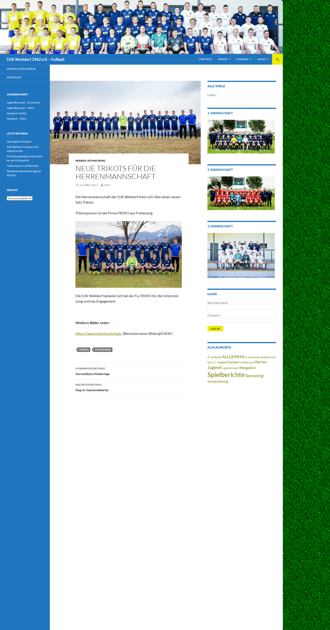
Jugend (214, 367)
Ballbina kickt (268, 357)
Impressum (14, 77)
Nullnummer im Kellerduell (22, 165)
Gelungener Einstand (19, 141)
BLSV (210, 362)
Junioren (242, 59)
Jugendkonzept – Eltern (21, 108)
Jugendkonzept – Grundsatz (23, 102)
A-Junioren (214, 357)
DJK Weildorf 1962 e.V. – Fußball (35, 59)
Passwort (213, 315)
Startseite (205, 59)
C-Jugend (220, 362)
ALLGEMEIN (233, 356)
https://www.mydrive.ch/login (98, 333)
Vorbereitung (217, 381)
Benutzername (217, 303)
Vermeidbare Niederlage (92, 371)
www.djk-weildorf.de (21, 68)
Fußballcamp (247, 362)
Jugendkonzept (230, 368)
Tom (107, 185)
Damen (261, 59)
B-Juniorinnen (252, 357)
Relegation (247, 368)
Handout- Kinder (17, 113)
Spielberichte (226, 374)
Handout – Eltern (17, 118)
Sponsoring (96, 160)
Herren (222, 59)
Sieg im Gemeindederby (91, 387)
